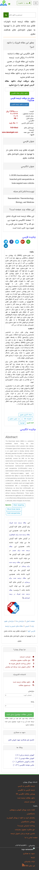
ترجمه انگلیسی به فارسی (26, 786)
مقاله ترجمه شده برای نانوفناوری (19, 534)
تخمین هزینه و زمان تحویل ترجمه (23, 833)
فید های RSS (30, 866)
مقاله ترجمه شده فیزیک (17, 523)
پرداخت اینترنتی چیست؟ (26, 826)
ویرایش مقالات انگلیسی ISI (25, 794)
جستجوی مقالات (25, 685)
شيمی (27, 626)
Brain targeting (19, 505)
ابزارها (33, 857)
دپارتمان (31, 691)
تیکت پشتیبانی (29, 861)
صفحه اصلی (30, 621)
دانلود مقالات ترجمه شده (22, 682)
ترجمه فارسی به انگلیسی (26, 790)
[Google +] (23, 242)
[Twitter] (17, 242)
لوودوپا (22, 423)
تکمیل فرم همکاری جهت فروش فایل (21, 740)
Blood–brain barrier (13, 509)
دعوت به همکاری (29, 853)
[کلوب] (28, 242)
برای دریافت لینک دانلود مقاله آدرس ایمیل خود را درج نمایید (19, 83)
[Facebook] (11, 242)
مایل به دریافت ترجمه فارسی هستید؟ (22, 99)
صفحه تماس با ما (31, 837)
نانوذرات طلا (28, 419)
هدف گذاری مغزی (26, 415)
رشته (32, 702)
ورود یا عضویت (23, 3)
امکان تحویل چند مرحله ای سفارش (18, 667)
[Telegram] (6, 242)
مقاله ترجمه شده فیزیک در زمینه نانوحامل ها (19, 594)
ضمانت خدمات (25, 657)
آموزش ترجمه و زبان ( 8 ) (25, 755)
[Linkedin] (6, 246)
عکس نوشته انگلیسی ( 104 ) (23, 765)
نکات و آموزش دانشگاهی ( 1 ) (23, 761)
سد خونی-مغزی (14, 419)
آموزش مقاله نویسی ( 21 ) (24, 758)
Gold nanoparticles (13, 513)
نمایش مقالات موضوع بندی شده (19, 714)
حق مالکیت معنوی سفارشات (20, 660)
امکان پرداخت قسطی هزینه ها (20, 663)
